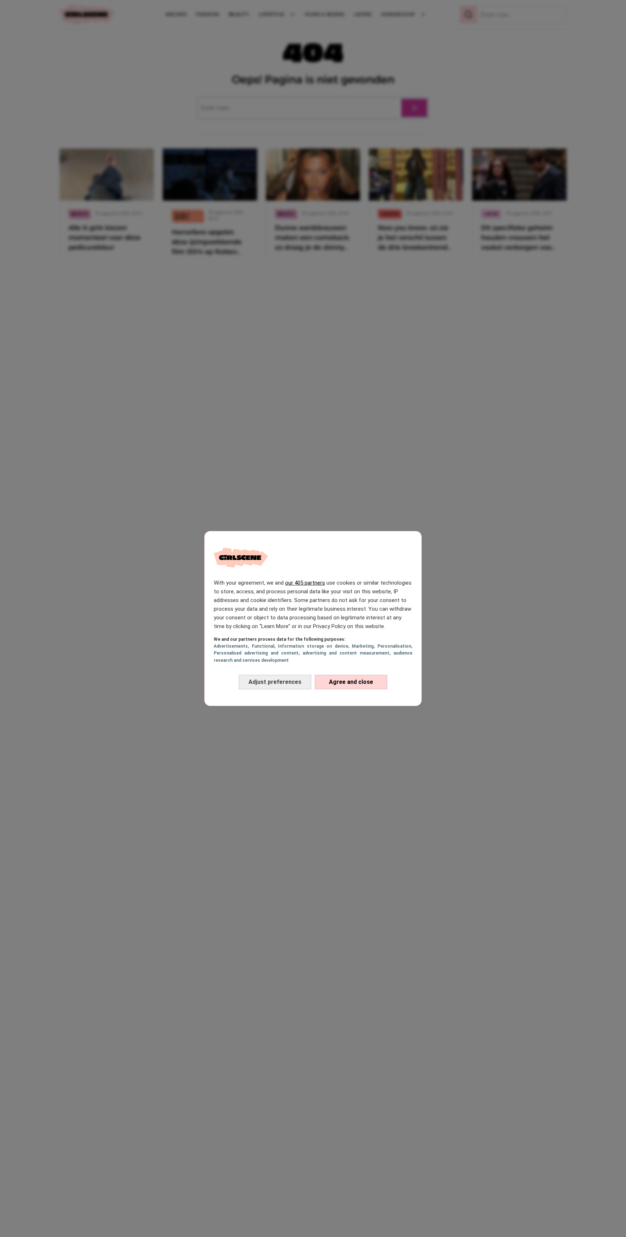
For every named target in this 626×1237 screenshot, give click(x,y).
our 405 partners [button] (305, 583)
